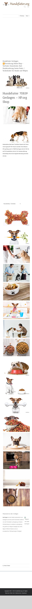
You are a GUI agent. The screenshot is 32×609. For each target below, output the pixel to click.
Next (27, 16)
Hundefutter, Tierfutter (10, 203)
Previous (22, 16)
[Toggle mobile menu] (28, 7)
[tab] (9, 203)
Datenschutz (18, 593)
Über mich (12, 593)
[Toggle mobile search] (25, 7)
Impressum (24, 593)
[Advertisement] (16, 39)
